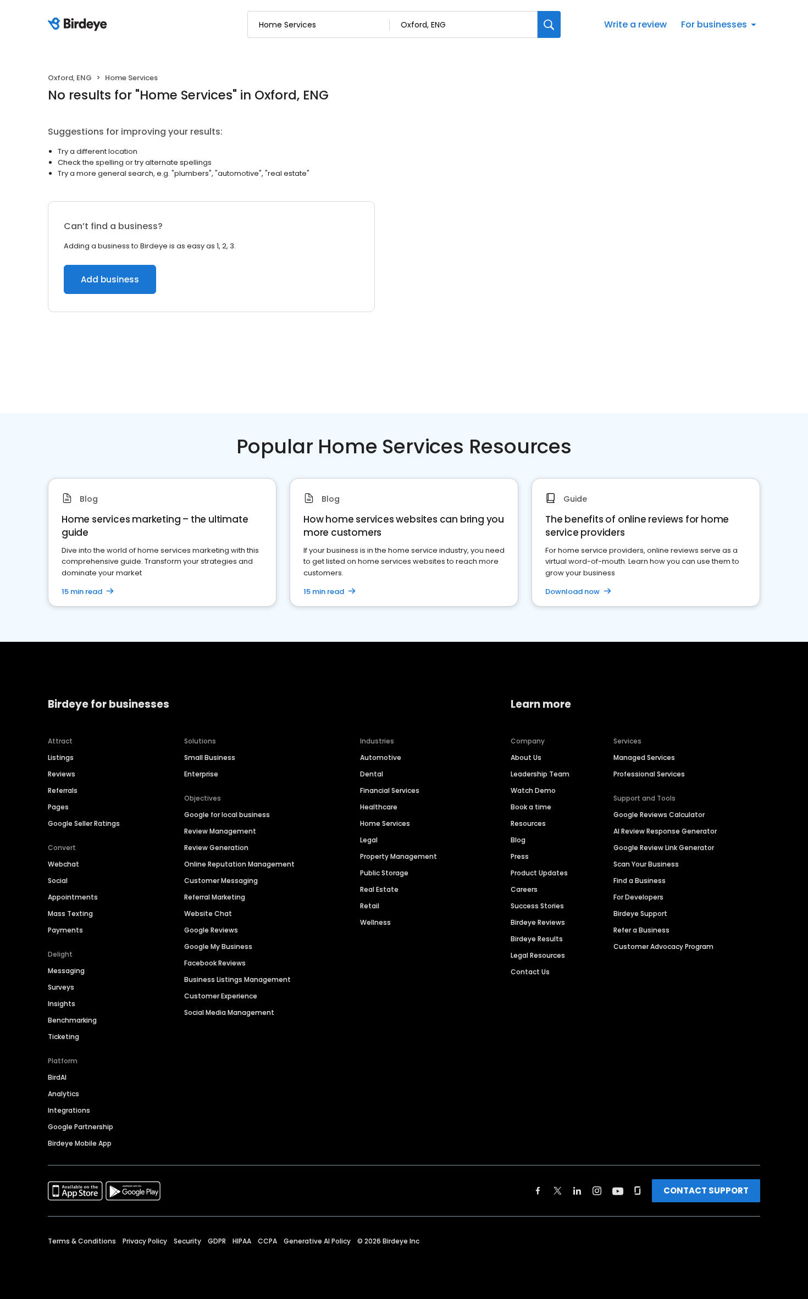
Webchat (63, 864)
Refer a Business (641, 930)
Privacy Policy (145, 1241)
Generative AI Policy (317, 1241)
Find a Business (639, 880)
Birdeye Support (640, 913)
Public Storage (384, 873)
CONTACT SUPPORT (706, 1190)
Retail (369, 906)
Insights (61, 1003)
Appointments (73, 897)
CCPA (267, 1241)
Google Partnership (80, 1126)
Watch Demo (533, 790)
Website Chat (208, 913)
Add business (110, 279)
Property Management (398, 856)
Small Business (209, 757)
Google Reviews (211, 930)
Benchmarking (72, 1020)
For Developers (638, 897)
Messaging (66, 970)
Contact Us (530, 971)
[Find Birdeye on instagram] (597, 1190)
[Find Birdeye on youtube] (617, 1190)
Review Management (220, 831)
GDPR (217, 1241)
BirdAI (57, 1077)
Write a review (635, 24)
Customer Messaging (221, 880)
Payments (65, 930)
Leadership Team (540, 774)
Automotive (380, 757)
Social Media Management (229, 1012)
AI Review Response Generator (665, 831)
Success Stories (537, 906)
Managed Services (644, 757)
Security (187, 1241)
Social (58, 880)
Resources (528, 823)
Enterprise (201, 774)
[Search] (549, 24)
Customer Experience (220, 996)
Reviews (61, 774)
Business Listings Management (237, 979)
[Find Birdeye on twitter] (558, 1190)
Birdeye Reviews (538, 922)
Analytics (63, 1093)
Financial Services (389, 790)
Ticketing (63, 1036)
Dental (371, 774)
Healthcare (378, 807)
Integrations (69, 1110)
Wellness (375, 922)
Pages (58, 807)
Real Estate (379, 889)
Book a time (531, 807)
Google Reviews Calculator (659, 814)
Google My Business (218, 946)
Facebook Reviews (215, 963)
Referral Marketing (214, 897)
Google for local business (227, 814)
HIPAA (242, 1241)
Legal (369, 840)
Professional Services (649, 774)
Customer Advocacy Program (663, 946)
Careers (524, 889)
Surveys (61, 987)
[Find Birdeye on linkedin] (577, 1190)
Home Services (385, 823)
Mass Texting (70, 913)
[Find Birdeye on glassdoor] (637, 1190)
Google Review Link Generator (663, 847)
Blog (518, 840)
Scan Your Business (646, 864)
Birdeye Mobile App (80, 1143)
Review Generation (216, 847)
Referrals (63, 790)
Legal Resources (538, 955)
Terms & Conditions (82, 1241)
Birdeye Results (537, 938)
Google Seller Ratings (84, 823)
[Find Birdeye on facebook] (538, 1190)
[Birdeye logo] (79, 24)
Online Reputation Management (239, 864)
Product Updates (539, 873)
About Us (526, 757)
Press (520, 856)
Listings (61, 757)
